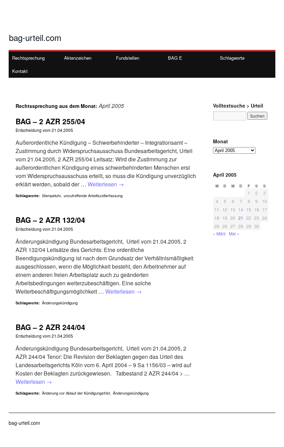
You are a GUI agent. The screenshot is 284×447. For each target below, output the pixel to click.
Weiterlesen (106, 184)
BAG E (175, 57)
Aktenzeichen (77, 57)
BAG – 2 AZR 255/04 (50, 121)
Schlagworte (232, 57)
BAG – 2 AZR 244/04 (50, 327)
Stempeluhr (51, 195)
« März (219, 233)
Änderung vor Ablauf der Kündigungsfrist (76, 393)
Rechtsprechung (28, 57)
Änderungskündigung (60, 302)
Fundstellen (127, 57)
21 (240, 217)
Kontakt (20, 71)
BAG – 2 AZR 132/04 (50, 219)
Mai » (234, 233)
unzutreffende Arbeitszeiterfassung (93, 195)
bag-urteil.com (35, 37)
